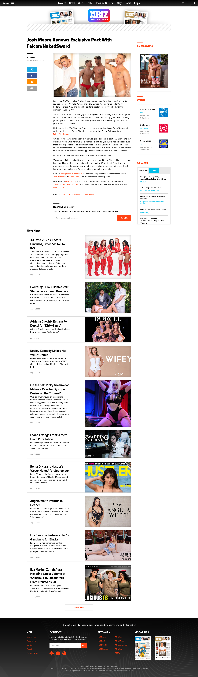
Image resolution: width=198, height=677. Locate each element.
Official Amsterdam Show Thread (153, 210)
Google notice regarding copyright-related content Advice (153, 178)
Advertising (31, 641)
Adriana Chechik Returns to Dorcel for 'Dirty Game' (48, 323)
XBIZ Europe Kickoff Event (150, 188)
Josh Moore (58, 176)
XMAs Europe (146, 140)
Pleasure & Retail (104, 3)
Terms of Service (122, 670)
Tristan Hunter (59, 184)
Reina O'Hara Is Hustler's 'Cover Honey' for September (49, 468)
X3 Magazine (145, 46)
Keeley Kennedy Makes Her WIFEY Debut (48, 352)
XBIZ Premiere (103, 649)
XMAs (117, 653)
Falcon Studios (74, 176)
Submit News (32, 637)
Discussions (143, 171)
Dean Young (70, 181)
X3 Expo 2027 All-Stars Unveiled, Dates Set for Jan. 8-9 (48, 244)
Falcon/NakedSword (71, 194)
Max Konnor (58, 187)
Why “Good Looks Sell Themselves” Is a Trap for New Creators (152, 220)
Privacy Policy (32, 653)
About (29, 649)
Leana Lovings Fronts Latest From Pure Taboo (48, 437)
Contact (30, 645)
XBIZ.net (142, 162)
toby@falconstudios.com (71, 173)
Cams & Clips (132, 3)
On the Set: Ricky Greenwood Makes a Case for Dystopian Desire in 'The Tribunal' (50, 389)
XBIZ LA (118, 637)
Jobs (154, 171)
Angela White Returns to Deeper (46, 502)
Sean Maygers (73, 184)
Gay (119, 3)
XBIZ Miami (119, 641)
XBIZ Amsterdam (147, 109)
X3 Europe (145, 125)
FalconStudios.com (61, 134)
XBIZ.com (102, 637)
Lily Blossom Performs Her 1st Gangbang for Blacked (50, 537)
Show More (79, 607)
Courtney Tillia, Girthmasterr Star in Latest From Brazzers (49, 289)
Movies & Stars (66, 3)
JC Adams (31, 57)
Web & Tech (85, 3)
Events (141, 100)
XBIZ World (102, 645)
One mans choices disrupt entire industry (152, 197)
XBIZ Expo (119, 649)
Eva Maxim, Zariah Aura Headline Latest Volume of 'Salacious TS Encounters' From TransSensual (47, 575)
